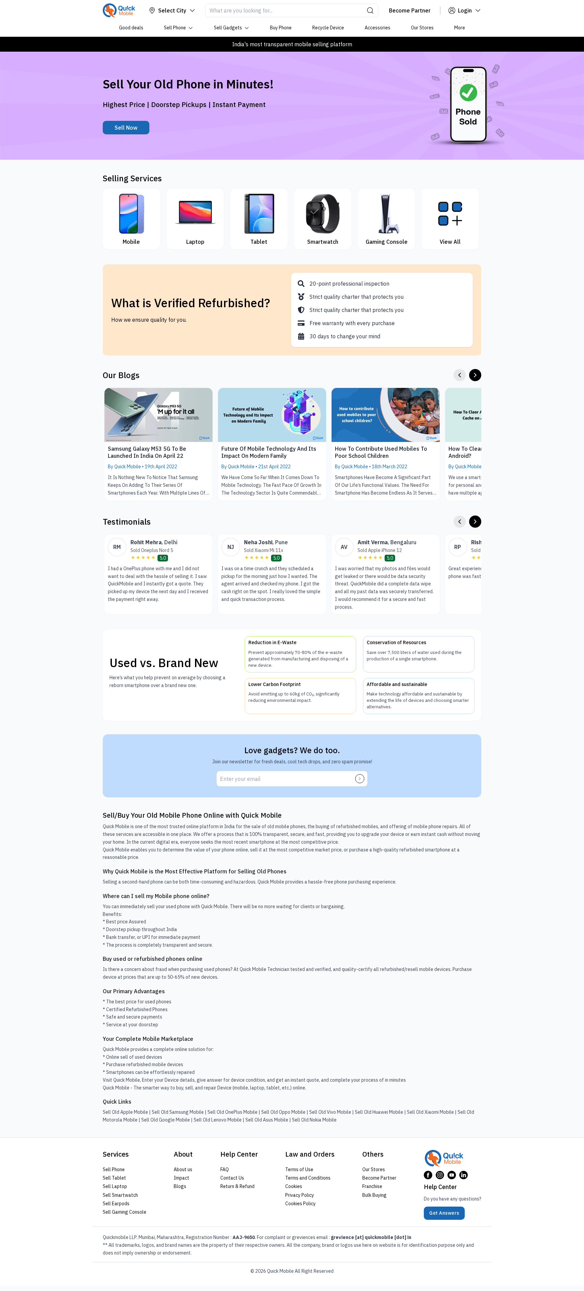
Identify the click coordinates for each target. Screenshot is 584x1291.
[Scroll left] (460, 375)
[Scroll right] (475, 375)
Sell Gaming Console (124, 1212)
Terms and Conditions (308, 1178)
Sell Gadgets (228, 28)
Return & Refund (237, 1186)
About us (183, 1169)
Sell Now (126, 127)
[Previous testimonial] (460, 522)
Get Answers (444, 1213)
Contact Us (232, 1178)
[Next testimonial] (475, 522)
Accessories (377, 28)
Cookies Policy (300, 1204)
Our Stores (422, 28)
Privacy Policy (299, 1195)
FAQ (224, 1169)
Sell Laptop (115, 1186)
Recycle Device (328, 28)
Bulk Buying (374, 1195)
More (459, 28)
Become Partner (379, 1178)
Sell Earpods (116, 1204)
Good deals (131, 28)
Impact (181, 1178)
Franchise (372, 1186)
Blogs (180, 1186)
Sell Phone (175, 28)
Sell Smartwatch (120, 1195)
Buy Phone (281, 28)
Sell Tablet (114, 1178)
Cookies (293, 1186)
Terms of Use (299, 1169)
